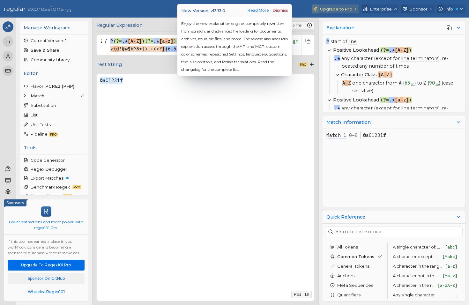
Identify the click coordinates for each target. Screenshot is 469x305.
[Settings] (8, 192)
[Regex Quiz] (8, 70)
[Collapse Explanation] (458, 28)
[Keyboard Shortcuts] (8, 180)
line (352, 41)
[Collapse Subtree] (329, 50)
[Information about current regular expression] (309, 25)
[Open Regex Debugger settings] (83, 169)
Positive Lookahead (356, 50)
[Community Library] (8, 41)
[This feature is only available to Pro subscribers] (449, 28)
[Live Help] (8, 169)
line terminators (419, 58)
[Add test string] (312, 64)
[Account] (8, 56)
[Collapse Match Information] (458, 122)
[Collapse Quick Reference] (458, 217)
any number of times (384, 66)
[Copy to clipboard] (308, 41)
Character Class (359, 75)
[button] (54, 40)
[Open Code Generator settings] (83, 160)
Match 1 (336, 135)
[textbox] (205, 183)
